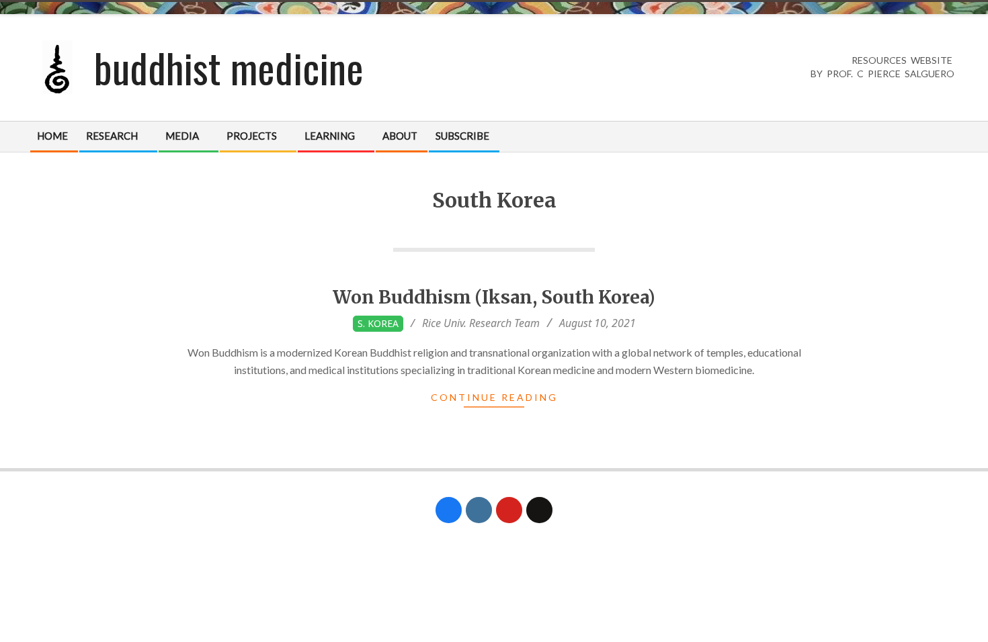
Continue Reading (494, 397)
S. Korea (378, 323)
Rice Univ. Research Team (481, 323)
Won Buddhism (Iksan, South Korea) (494, 297)
